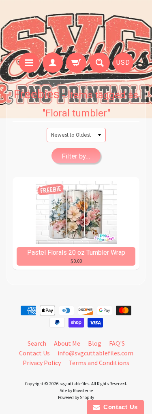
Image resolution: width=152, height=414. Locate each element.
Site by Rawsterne (76, 390)
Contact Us (34, 353)
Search (37, 343)
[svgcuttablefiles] (76, 27)
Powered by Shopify (76, 397)
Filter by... (76, 156)
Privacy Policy (42, 363)
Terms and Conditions (99, 363)
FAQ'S (117, 343)
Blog (94, 343)
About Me (67, 343)
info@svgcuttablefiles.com (95, 353)
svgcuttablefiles (74, 384)
